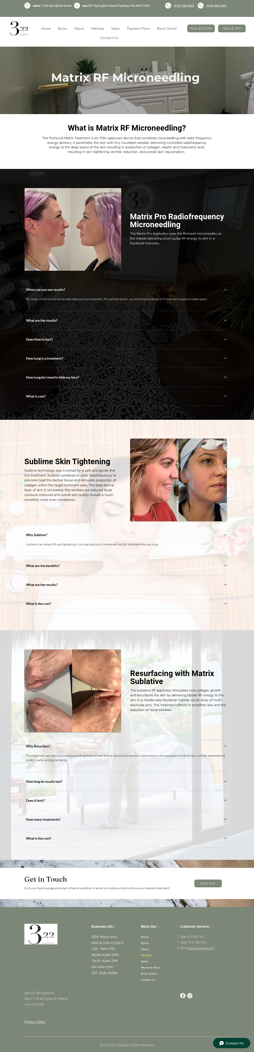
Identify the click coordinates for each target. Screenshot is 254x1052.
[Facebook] (182, 995)
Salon (144, 961)
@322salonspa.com (201, 948)
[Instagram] (189, 995)
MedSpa (146, 955)
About (145, 949)
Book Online (149, 973)
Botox (145, 943)
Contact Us (148, 979)
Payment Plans (150, 967)
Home (145, 936)
